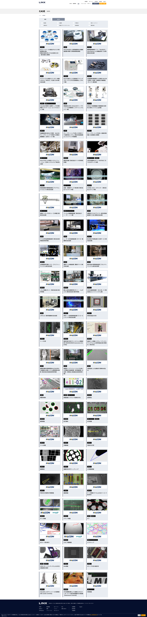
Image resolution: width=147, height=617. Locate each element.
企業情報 (73, 606)
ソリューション (49, 610)
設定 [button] (139, 615)
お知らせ (40, 608)
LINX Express (41, 610)
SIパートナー (56, 606)
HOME (40, 15)
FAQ (62, 606)
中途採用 (73, 610)
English (80, 606)
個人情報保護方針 (93, 614)
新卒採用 (73, 608)
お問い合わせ (63, 608)
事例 (47, 608)
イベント (55, 608)
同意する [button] (143, 615)
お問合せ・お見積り (103, 3)
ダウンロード (96, 3)
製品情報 (48, 606)
